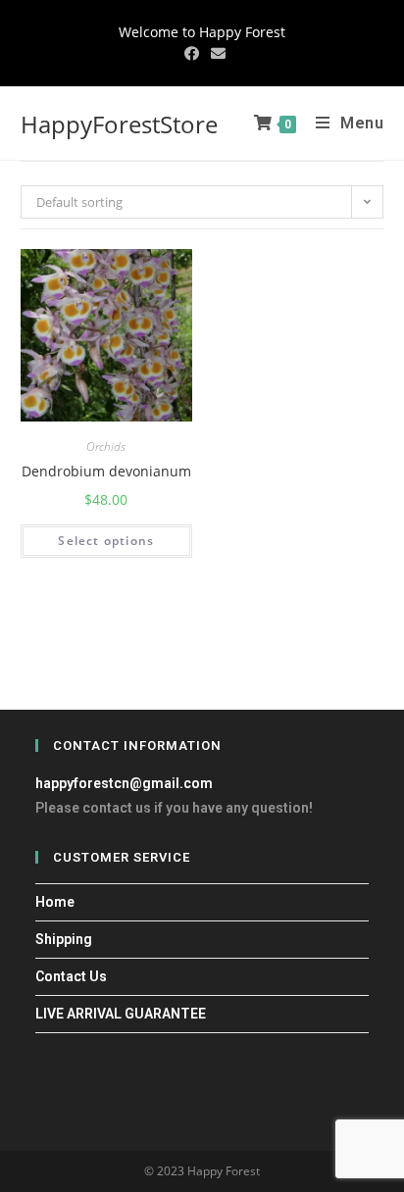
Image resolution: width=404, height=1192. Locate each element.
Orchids (106, 447)
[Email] (215, 53)
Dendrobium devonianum (106, 471)
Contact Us (71, 976)
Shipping (63, 939)
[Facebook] (191, 53)
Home (55, 902)
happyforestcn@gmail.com (124, 783)
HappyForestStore (119, 124)
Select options (106, 540)
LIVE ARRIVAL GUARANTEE (120, 1013)
